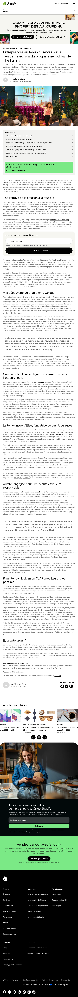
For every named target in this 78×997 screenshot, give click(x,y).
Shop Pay (6, 953)
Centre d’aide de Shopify (37, 900)
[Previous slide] (33, 737)
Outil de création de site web (38, 953)
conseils (57, 676)
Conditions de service (31, 980)
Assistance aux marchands (38, 894)
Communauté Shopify (36, 917)
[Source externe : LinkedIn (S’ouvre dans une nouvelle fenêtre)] (29, 992)
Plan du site (65, 980)
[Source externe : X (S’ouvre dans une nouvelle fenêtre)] (9, 992)
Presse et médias (9, 911)
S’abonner (39, 826)
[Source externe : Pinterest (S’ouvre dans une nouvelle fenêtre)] (34, 992)
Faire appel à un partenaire (38, 906)
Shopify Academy (34, 911)
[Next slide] (44, 737)
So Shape (33, 282)
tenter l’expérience (42, 656)
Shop (5, 948)
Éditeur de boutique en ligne (38, 948)
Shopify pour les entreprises (13, 965)
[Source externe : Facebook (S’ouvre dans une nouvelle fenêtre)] (4, 992)
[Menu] (74, 3)
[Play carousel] (39, 737)
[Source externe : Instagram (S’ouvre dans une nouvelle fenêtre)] (19, 992)
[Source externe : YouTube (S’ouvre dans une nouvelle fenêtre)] (14, 992)
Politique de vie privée (50, 980)
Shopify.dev (56, 894)
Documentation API (59, 900)
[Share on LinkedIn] (71, 686)
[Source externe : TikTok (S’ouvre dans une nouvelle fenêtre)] (24, 992)
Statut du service (9, 934)
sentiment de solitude (42, 382)
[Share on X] (66, 686)
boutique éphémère (22, 478)
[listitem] (39, 721)
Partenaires (7, 917)
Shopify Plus (8, 959)
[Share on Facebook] (62, 686)
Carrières (6, 900)
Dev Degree (56, 906)
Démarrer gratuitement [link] (39, 251)
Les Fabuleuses (55, 434)
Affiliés (5, 923)
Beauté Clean (44, 492)
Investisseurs (8, 906)
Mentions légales (9, 928)
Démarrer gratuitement (62, 4)
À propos (6, 894)
